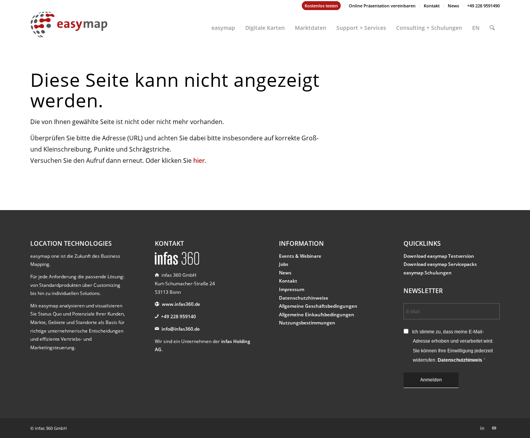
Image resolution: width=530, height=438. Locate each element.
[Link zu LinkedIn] (482, 428)
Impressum (291, 289)
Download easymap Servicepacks (440, 264)
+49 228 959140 (178, 316)
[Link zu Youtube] (494, 428)
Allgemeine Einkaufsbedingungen (316, 314)
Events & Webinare (300, 256)
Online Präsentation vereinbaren (382, 6)
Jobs (283, 264)
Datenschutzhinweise (303, 298)
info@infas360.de (180, 329)
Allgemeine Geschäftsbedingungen (318, 306)
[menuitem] (321, 6)
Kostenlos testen (321, 6)
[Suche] (492, 24)
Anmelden (431, 380)
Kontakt (432, 6)
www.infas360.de (181, 304)
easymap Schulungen (428, 272)
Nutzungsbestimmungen (307, 322)
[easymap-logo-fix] (69, 30)
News (453, 6)
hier (199, 160)
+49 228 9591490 (483, 6)
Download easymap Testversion (439, 256)
